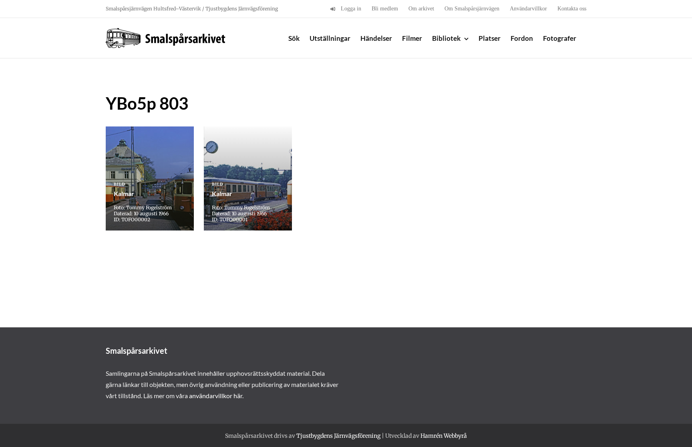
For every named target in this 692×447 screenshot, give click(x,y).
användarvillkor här (215, 395)
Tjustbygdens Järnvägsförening (338, 435)
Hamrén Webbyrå (443, 435)
